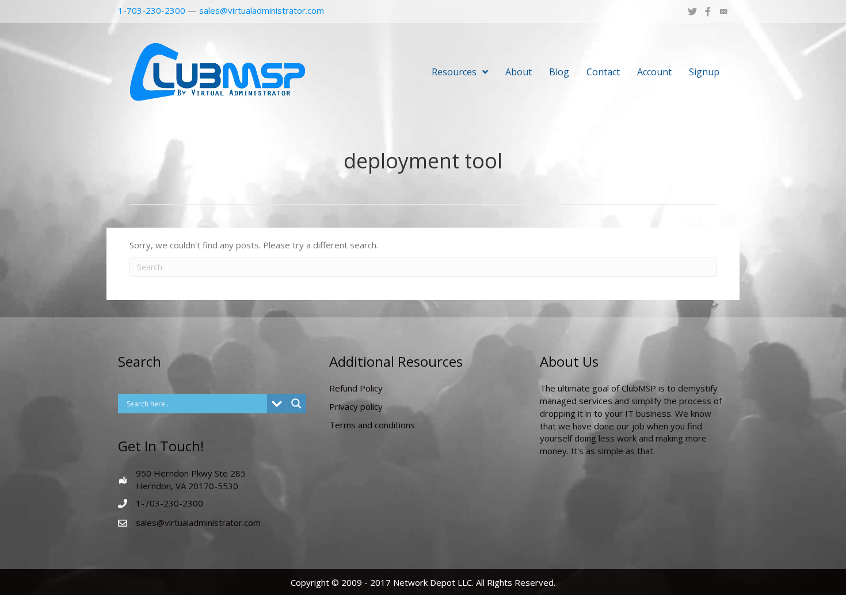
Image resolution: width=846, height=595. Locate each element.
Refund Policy (356, 388)
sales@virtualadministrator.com (261, 10)
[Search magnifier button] (296, 403)
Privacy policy (356, 406)
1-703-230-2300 (151, 10)
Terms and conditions (372, 425)
